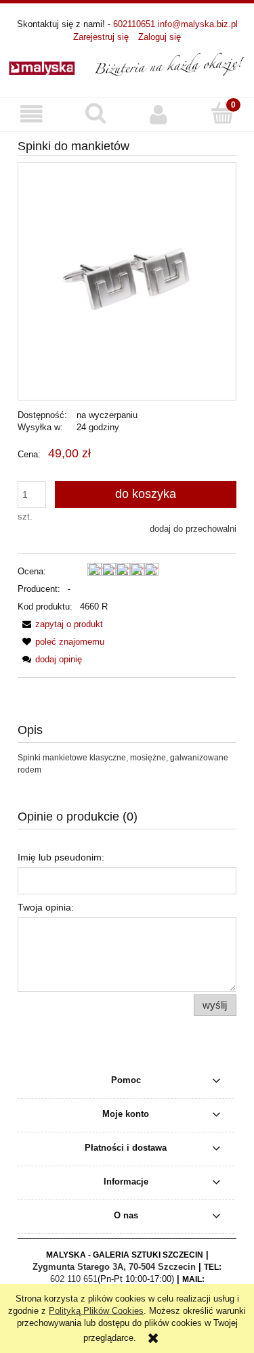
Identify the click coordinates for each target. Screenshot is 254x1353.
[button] (32, 114)
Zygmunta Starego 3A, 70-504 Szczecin (114, 1267)
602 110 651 (74, 1279)
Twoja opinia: (46, 907)
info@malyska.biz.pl (198, 24)
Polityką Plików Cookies (96, 1311)
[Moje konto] (159, 114)
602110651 (134, 24)
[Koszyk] (222, 113)
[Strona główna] (127, 63)
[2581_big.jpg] (127, 281)
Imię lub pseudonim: (61, 857)
